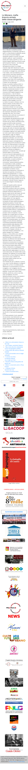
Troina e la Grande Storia (12, 371)
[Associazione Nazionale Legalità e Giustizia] (14, 709)
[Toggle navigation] (25, 6)
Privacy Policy (13, 761)
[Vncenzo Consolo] (14, 740)
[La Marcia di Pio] (14, 673)
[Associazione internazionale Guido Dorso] (14, 750)
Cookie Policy (21, 761)
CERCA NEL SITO (14, 381)
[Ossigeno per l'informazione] (14, 702)
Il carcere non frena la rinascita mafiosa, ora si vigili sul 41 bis (10, 358)
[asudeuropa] (14, 466)
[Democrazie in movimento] (14, 727)
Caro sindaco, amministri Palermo (14, 345)
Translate (24, 379)
